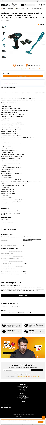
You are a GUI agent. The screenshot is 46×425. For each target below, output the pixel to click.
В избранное (33, 68)
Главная (2, 10)
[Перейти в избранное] (39, 5)
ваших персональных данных (18, 422)
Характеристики (15, 92)
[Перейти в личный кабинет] (41, 5)
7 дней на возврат (19, 65)
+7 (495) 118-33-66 (23, 387)
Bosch (41, 8)
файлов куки (5, 422)
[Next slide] (43, 43)
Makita (27, 8)
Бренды (18, 8)
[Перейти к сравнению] (36, 5)
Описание (5, 92)
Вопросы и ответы (41, 92)
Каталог (22, 5)
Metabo (31, 8)
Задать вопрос (23, 315)
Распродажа (10, 8)
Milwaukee (36, 8)
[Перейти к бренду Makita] (5, 83)
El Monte (4, 0)
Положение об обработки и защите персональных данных (23, 414)
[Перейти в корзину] (44, 5)
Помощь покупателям (6, 407)
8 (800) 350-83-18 (41, 0)
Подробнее (23, 347)
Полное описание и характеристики (8, 87)
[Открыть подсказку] (11, 273)
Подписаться (37, 370)
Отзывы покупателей (27, 92)
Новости (23, 401)
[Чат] (43, 417)
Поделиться (42, 68)
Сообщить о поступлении (23, 76)
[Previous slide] (9, 43)
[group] (11, 325)
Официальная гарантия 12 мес (34, 65)
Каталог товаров (5, 404)
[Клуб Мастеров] (5, 5)
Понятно (40, 421)
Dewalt (22, 8)
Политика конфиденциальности (24, 376)
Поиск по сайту (30, 4)
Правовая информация (23, 412)
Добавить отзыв (23, 295)
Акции (4, 8)
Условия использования (35, 376)
